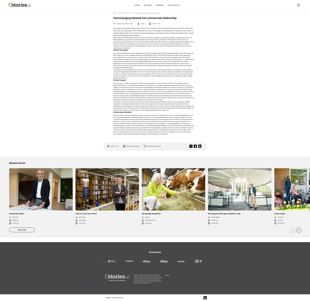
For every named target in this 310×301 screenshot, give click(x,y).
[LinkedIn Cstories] (205, 297)
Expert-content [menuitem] (174, 5)
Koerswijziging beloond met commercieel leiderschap (146, 13)
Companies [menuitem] (160, 5)
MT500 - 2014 (127, 13)
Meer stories (22, 230)
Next (206, 262)
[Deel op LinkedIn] (199, 146)
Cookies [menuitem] (167, 275)
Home (115, 13)
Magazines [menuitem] (148, 5)
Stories (120, 13)
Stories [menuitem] (137, 5)
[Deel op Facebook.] (195, 146)
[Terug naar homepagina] (20, 4)
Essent (143, 23)
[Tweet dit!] (191, 146)
